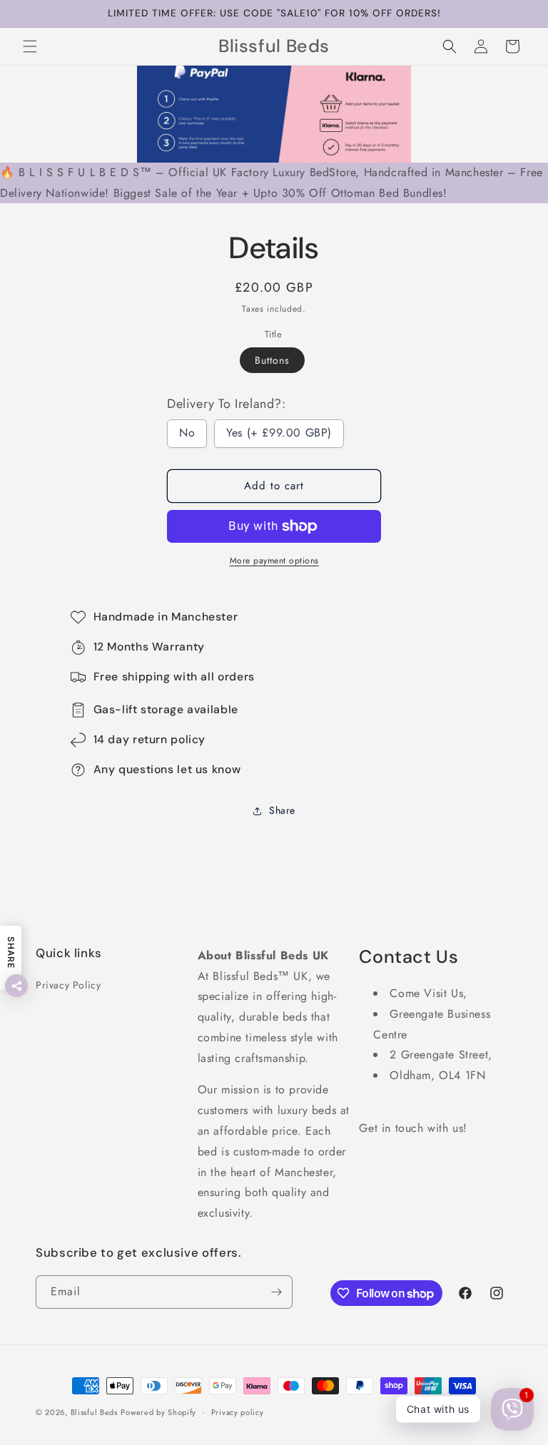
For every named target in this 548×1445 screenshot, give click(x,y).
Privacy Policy (68, 985)
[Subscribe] (276, 1292)
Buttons (272, 360)
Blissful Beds (94, 1412)
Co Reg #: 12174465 (414, 1191)
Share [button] (282, 810)
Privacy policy (237, 1412)
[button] (30, 46)
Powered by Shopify (158, 1412)
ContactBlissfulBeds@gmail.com (441, 1160)
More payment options (274, 560)
